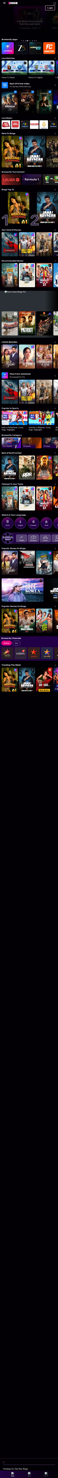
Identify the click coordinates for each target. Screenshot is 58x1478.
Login (50, 8)
